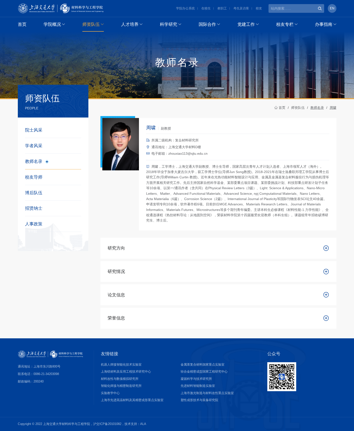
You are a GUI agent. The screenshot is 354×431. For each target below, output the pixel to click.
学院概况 (52, 24)
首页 (22, 24)
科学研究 (168, 24)
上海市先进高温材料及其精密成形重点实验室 (132, 400)
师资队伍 (91, 24)
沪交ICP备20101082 (107, 424)
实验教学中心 (110, 393)
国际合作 (207, 24)
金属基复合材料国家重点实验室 (202, 364)
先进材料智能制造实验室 (198, 386)
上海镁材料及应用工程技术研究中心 (126, 371)
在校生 (206, 8)
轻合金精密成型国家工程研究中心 (204, 371)
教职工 (222, 8)
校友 (259, 8)
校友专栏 (285, 24)
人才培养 (129, 24)
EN (332, 8)
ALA (143, 424)
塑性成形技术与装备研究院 (199, 400)
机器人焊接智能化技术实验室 (121, 364)
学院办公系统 (185, 8)
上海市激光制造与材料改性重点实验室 (207, 393)
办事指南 (323, 24)
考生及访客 (241, 8)
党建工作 (246, 24)
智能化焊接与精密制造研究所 (121, 386)
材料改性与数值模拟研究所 (119, 379)
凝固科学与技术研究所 (196, 379)
